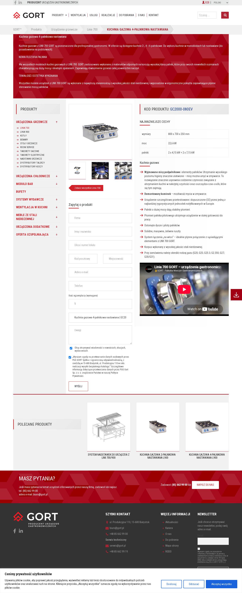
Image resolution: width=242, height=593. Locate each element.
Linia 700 (24, 128)
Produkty (58, 15)
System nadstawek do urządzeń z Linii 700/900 (109, 456)
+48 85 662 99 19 (119, 551)
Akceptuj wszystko (221, 584)
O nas (141, 15)
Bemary (24, 139)
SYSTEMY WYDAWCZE (30, 199)
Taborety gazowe (29, 151)
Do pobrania (126, 15)
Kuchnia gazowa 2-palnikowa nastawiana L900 (158, 456)
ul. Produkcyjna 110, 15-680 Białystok (129, 522)
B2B (207, 2)
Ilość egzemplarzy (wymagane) (83, 295)
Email (200, 535)
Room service (27, 147)
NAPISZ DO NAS (205, 484)
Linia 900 (24, 132)
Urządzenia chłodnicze (33, 176)
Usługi (94, 15)
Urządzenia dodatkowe (33, 227)
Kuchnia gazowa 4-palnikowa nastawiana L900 (207, 456)
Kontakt (154, 15)
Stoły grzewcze (28, 143)
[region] (121, 580)
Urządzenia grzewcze (31, 122)
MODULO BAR (24, 184)
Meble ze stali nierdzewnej (26, 217)
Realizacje (108, 15)
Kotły (23, 135)
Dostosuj (171, 584)
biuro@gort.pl (40, 494)
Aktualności (171, 522)
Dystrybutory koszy (31, 166)
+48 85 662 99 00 (119, 533)
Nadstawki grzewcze (31, 158)
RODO (168, 551)
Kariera (169, 528)
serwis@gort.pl (118, 545)
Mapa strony (172, 545)
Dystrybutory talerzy (32, 162)
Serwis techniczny (115, 539)
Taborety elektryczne (32, 155)
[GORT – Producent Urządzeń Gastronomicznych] (28, 15)
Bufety (21, 191)
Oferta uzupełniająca (32, 234)
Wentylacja (78, 15)
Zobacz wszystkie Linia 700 (87, 188)
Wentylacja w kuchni (31, 207)
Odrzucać (194, 584)
